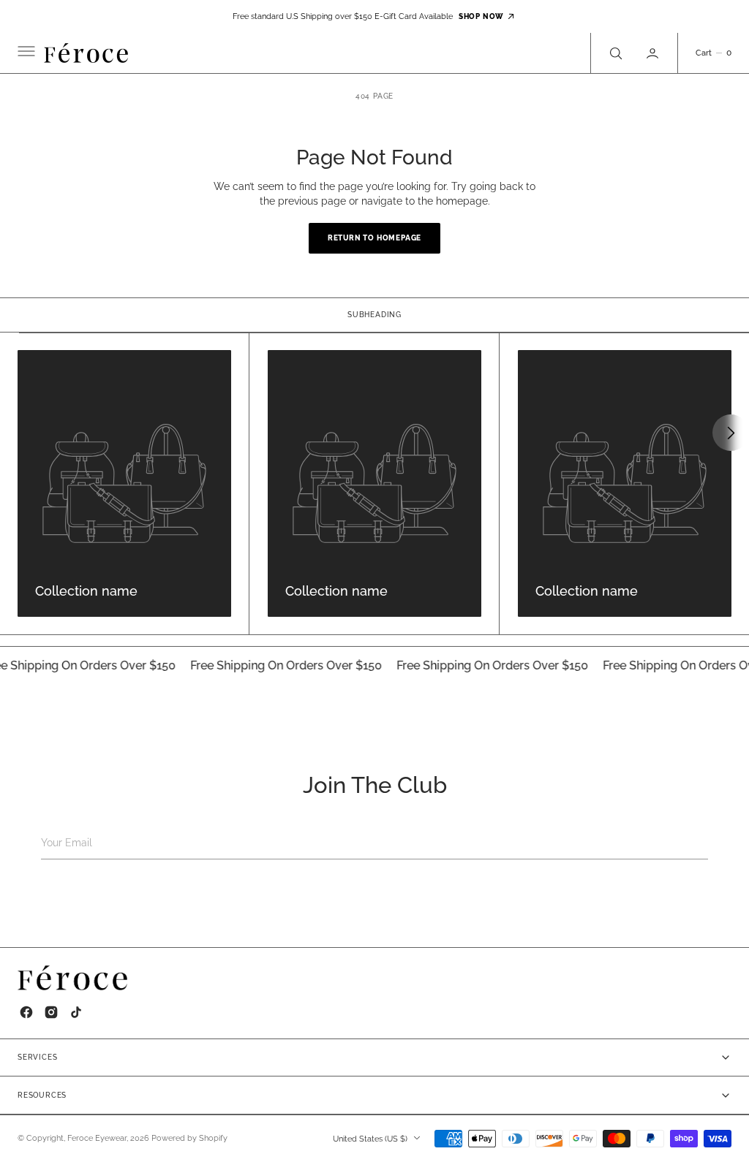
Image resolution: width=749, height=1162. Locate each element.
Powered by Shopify (189, 1138)
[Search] (614, 53)
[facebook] (26, 1012)
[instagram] (51, 1012)
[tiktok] (76, 1012)
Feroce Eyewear (97, 1138)
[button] (25, 53)
